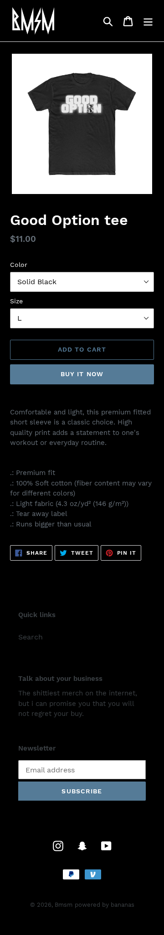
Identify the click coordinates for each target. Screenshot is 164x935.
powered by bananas (104, 904)
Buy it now (82, 374)
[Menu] (148, 20)
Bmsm (63, 904)
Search (30, 637)
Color (18, 264)
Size (16, 301)
